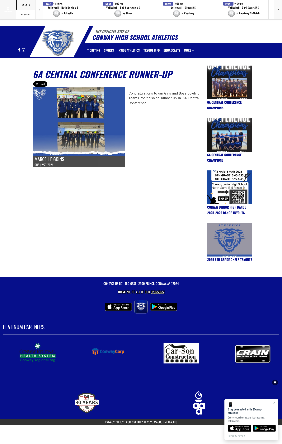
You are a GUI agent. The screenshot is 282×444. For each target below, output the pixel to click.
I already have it (236, 435)
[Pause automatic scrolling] (275, 382)
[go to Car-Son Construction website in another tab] (184, 353)
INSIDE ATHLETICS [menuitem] (129, 50)
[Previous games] (39, 9)
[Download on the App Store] (239, 428)
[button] (63, 9)
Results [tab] (26, 14)
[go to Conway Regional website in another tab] (41, 353)
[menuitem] (93, 50)
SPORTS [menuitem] (109, 50)
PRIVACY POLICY (114, 422)
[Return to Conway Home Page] (57, 42)
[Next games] (278, 9)
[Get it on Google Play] (264, 428)
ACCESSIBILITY (134, 422)
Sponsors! (157, 291)
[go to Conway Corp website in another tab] (112, 353)
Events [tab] (26, 4)
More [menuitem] (188, 50)
